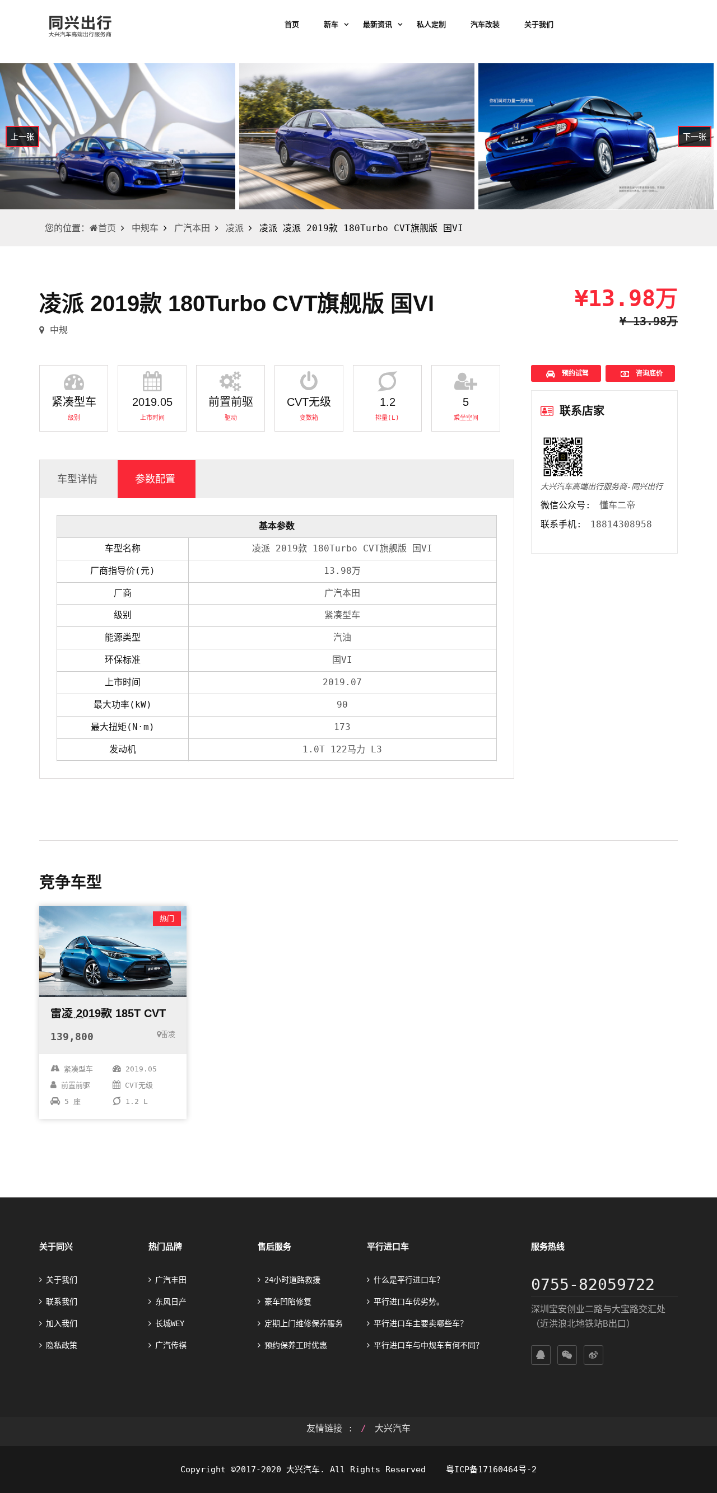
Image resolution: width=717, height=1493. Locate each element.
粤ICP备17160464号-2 (489, 1469)
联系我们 (61, 1301)
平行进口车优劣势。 (409, 1301)
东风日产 (171, 1301)
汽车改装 (485, 24)
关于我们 (538, 24)
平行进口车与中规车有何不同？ (428, 1345)
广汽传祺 (171, 1345)
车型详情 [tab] (77, 479)
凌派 (235, 228)
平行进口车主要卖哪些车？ (421, 1323)
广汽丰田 (171, 1279)
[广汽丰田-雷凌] (113, 951)
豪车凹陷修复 (287, 1301)
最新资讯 (377, 24)
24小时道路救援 (292, 1279)
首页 (292, 24)
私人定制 (431, 24)
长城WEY (169, 1323)
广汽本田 (192, 228)
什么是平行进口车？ (409, 1279)
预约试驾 (573, 373)
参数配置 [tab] (155, 479)
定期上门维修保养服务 (303, 1323)
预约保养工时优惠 (295, 1345)
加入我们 (61, 1323)
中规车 (145, 228)
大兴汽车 (393, 1428)
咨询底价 (647, 373)
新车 (331, 24)
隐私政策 (61, 1345)
